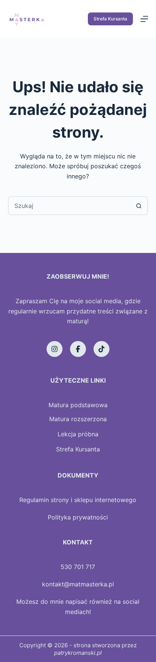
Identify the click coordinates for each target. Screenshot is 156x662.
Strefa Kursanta (110, 19)
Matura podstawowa (78, 405)
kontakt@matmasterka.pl (78, 584)
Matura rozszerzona (78, 419)
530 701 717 (78, 567)
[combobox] (69, 205)
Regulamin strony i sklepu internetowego (77, 500)
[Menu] (144, 19)
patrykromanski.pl (78, 652)
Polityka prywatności (78, 517)
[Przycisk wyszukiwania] (138, 205)
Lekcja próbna (78, 434)
